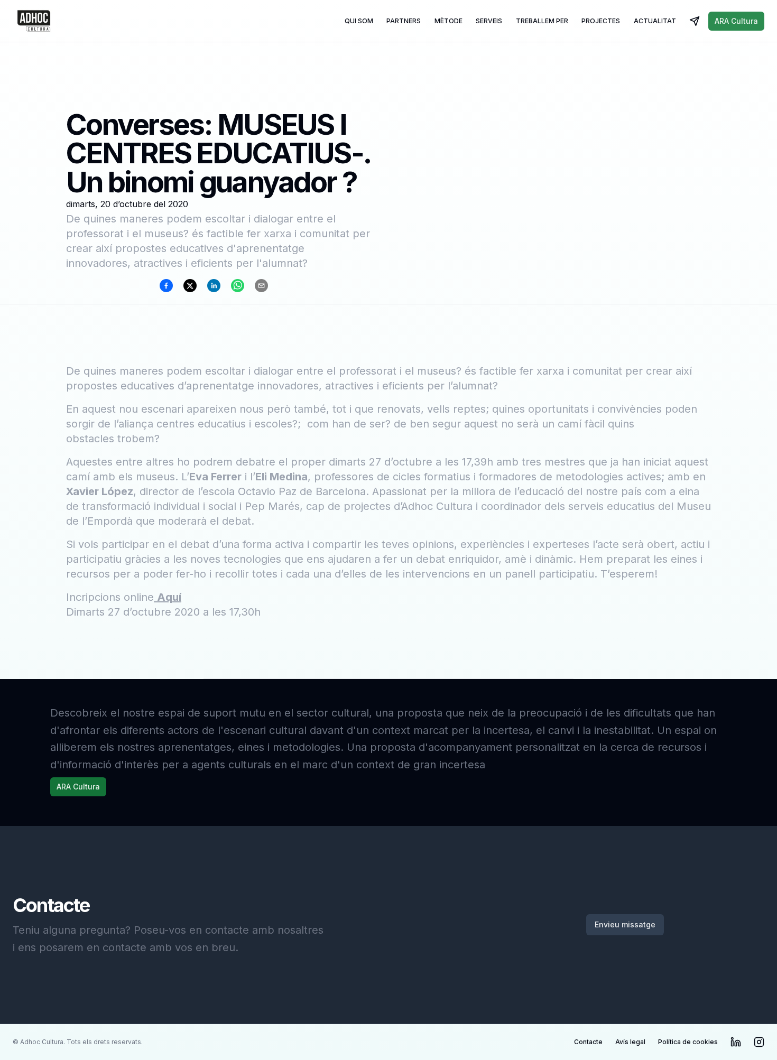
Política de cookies (688, 1042)
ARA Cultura (736, 20)
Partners (403, 21)
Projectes (600, 21)
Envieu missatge (625, 924)
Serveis (489, 21)
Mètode (448, 21)
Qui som (359, 21)
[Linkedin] (735, 1042)
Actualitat (655, 21)
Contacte (588, 1042)
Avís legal (630, 1042)
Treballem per (542, 21)
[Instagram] (759, 1042)
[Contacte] (694, 21)
